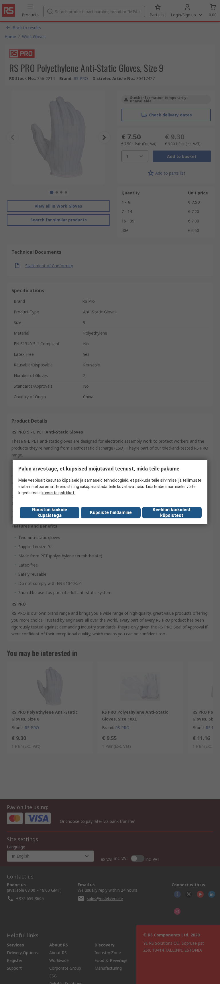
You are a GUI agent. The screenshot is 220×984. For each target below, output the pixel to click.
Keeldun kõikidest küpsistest (172, 512)
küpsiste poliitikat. (58, 493)
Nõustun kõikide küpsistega (49, 512)
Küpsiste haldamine (111, 512)
